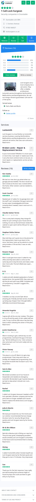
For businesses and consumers (13, 495)
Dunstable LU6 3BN (13, 20)
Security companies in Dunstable (14, 14)
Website (4, 41)
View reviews (10, 75)
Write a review (26, 75)
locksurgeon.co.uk (12, 31)
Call (22, 41)
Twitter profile (10, 113)
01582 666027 (11, 28)
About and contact (9, 490)
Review (13, 41)
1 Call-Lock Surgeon (11, 10)
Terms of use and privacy (11, 500)
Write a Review (28, 169)
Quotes (31, 41)
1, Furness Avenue (12, 24)
